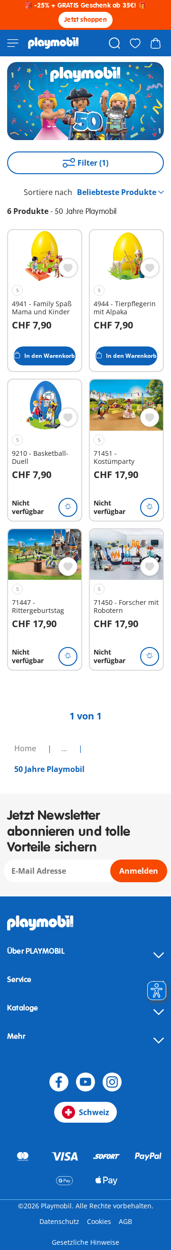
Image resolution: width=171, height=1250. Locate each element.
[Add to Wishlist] (67, 267)
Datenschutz (59, 1221)
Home (26, 748)
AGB (125, 1221)
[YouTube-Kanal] (85, 1082)
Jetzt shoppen (85, 20)
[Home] (53, 43)
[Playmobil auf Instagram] (112, 1082)
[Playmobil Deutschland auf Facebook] (58, 1082)
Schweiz (94, 1112)
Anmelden (138, 871)
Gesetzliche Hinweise (85, 1242)
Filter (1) (92, 163)
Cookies (99, 1221)
